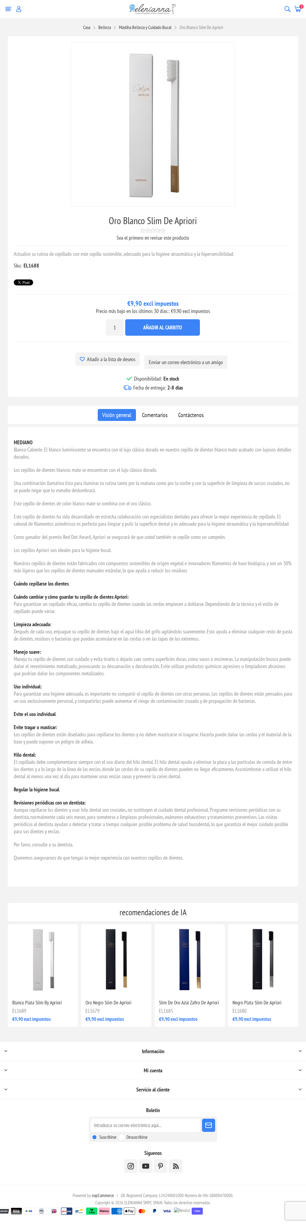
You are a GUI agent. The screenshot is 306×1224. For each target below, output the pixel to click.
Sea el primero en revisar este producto (153, 237)
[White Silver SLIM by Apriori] (43, 959)
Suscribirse (108, 1137)
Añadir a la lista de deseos (111, 359)
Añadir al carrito (162, 327)
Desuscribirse (137, 1137)
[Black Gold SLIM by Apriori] (116, 959)
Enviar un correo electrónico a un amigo (186, 362)
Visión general (116, 415)
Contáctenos (191, 415)
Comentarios (155, 415)
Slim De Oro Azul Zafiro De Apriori (189, 1002)
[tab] (117, 415)
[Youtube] (145, 1166)
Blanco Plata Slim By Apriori (37, 1002)
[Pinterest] (160, 1166)
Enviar (208, 1125)
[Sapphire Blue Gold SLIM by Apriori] (189, 959)
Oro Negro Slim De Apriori (108, 1002)
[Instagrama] (130, 1166)
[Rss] (175, 1166)
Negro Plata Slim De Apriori (256, 1002)
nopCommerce (103, 1195)
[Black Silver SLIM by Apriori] (263, 959)
